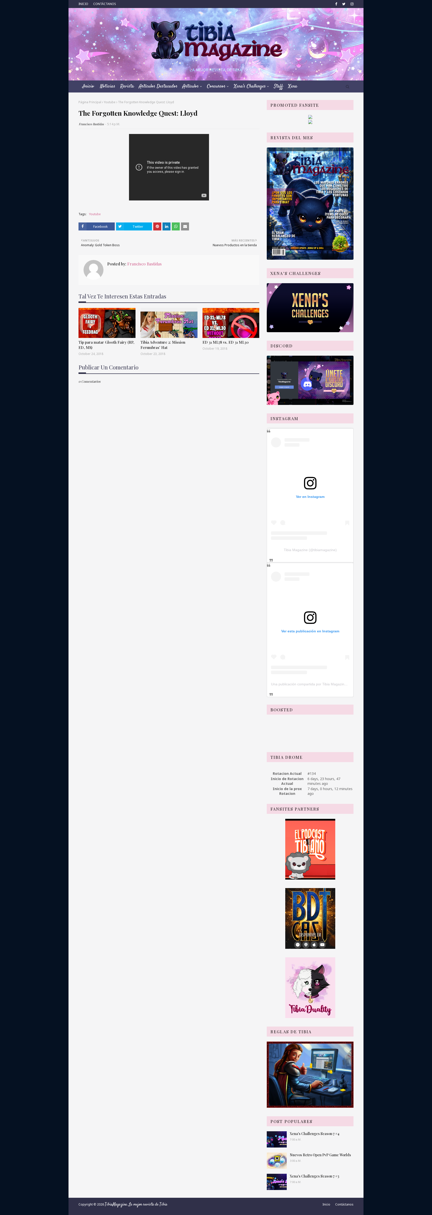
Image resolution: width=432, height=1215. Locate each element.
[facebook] (336, 4)
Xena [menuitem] (292, 86)
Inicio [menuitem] (88, 86)
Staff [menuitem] (278, 86)
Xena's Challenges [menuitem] (250, 86)
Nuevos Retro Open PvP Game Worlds (320, 1155)
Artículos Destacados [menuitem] (158, 86)
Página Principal (89, 102)
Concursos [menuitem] (216, 86)
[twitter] (344, 4)
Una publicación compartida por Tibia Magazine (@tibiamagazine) (323, 684)
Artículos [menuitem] (190, 86)
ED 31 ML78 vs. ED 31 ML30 (225, 342)
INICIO (83, 4)
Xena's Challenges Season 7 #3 (314, 1176)
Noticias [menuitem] (107, 86)
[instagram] (351, 4)
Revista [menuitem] (127, 86)
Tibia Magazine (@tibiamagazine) (310, 550)
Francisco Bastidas (91, 124)
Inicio (326, 1204)
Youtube (110, 102)
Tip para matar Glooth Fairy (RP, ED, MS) (106, 345)
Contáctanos (344, 1204)
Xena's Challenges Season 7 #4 (314, 1133)
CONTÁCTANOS (104, 4)
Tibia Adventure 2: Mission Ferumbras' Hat (162, 345)
